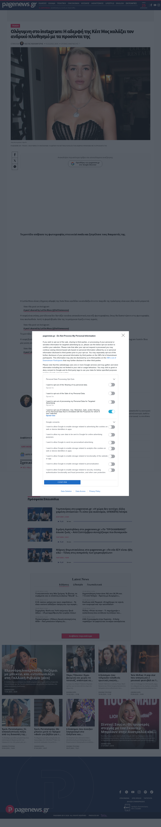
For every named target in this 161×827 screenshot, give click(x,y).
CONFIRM (62, 482)
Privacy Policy (94, 491)
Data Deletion (66, 491)
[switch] (111, 384)
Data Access (80, 491)
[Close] (124, 336)
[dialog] (80, 413)
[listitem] (80, 379)
